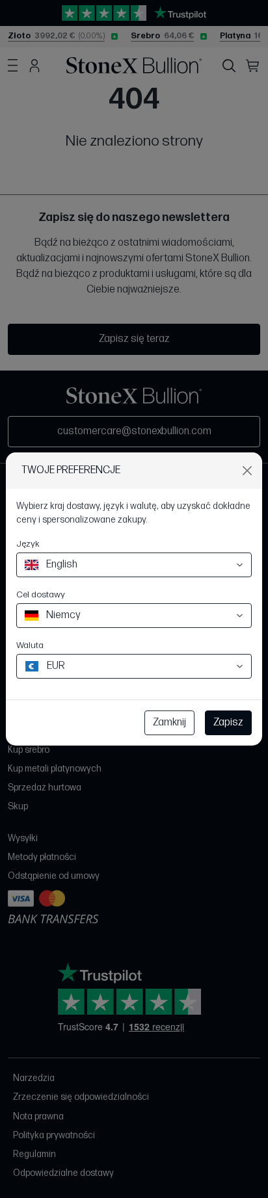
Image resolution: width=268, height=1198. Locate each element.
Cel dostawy (40, 594)
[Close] (247, 470)
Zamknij (169, 722)
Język (28, 543)
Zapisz (228, 722)
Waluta (30, 645)
